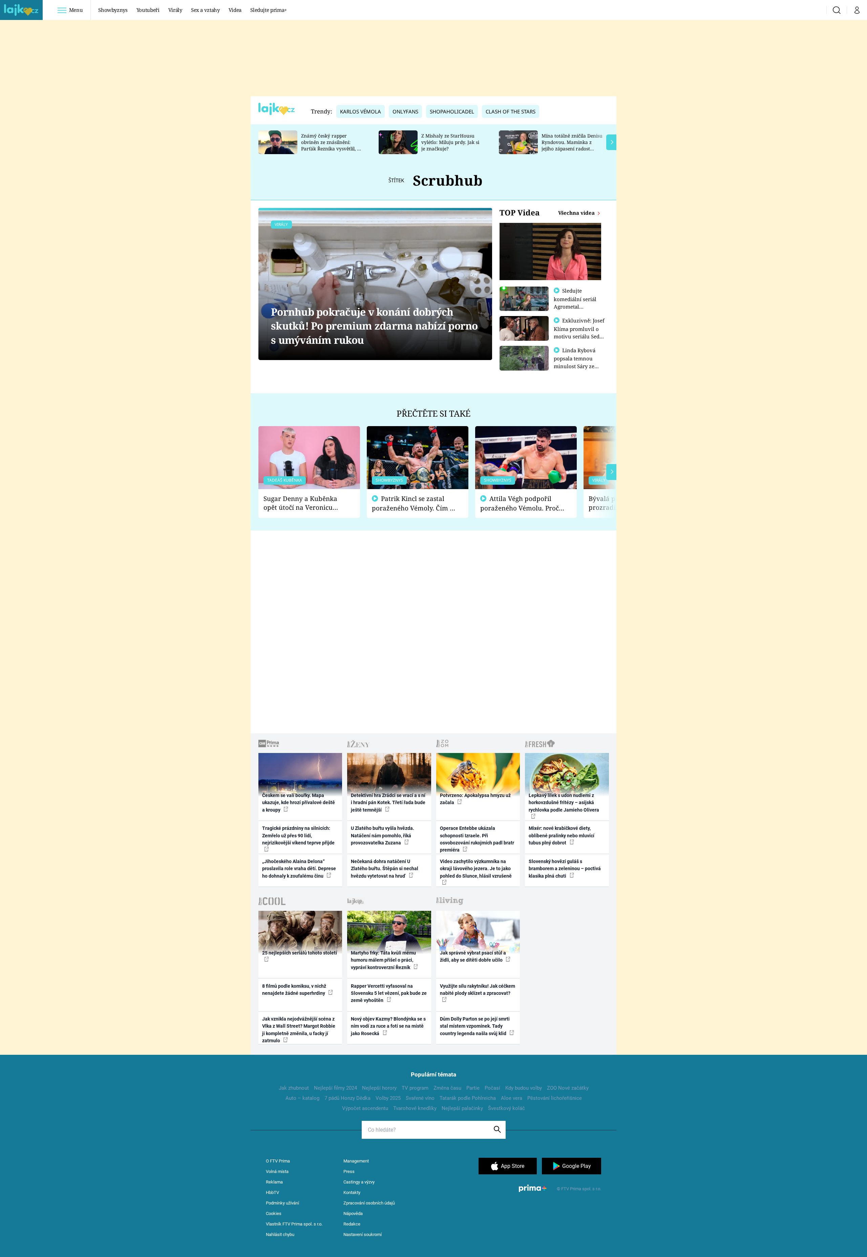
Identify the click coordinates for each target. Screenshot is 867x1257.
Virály (175, 9)
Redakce (351, 1224)
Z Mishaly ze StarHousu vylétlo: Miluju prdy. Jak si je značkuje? (450, 142)
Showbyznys (112, 9)
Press (349, 1171)
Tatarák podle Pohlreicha (468, 1098)
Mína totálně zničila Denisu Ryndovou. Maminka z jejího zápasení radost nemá (572, 145)
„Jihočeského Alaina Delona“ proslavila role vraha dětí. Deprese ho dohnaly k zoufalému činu (299, 869)
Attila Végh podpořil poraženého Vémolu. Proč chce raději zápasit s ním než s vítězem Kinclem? (519, 503)
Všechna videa (577, 212)
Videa (235, 9)
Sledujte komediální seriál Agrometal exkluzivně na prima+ (575, 306)
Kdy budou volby (523, 1088)
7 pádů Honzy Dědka (347, 1098)
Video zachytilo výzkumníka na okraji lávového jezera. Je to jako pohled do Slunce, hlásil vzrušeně (476, 869)
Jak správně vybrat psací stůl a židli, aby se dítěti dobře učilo (473, 956)
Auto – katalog (302, 1098)
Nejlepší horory (379, 1088)
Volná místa (277, 1171)
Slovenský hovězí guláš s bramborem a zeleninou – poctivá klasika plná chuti (565, 869)
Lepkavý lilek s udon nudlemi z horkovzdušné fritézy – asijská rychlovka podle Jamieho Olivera (564, 803)
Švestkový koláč (506, 1108)
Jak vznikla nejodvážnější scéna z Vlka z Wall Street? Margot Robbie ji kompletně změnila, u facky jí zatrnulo (298, 1029)
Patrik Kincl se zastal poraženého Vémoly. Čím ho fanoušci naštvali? (415, 503)
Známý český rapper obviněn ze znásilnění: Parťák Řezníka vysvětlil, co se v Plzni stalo (331, 145)
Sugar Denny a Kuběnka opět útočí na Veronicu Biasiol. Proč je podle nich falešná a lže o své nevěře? (303, 503)
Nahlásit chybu (280, 1234)
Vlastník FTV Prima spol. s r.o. (294, 1224)
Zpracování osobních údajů (369, 1203)
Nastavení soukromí (362, 1234)
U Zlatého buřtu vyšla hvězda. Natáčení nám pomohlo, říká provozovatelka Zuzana (382, 835)
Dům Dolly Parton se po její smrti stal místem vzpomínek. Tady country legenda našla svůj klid (475, 1026)
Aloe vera (511, 1098)
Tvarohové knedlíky (415, 1108)
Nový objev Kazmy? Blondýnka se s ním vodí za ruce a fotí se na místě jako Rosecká (388, 1026)
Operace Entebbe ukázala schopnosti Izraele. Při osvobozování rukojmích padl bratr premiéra (477, 839)
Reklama (274, 1182)
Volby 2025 (388, 1098)
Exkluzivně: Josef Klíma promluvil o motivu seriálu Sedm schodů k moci (579, 332)
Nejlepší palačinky (462, 1108)
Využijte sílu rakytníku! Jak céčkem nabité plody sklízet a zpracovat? (477, 989)
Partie (473, 1088)
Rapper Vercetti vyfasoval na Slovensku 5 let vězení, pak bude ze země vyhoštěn (389, 993)
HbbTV (272, 1192)
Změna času (447, 1088)
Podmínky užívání (282, 1203)
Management (356, 1161)
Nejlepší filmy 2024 (335, 1088)
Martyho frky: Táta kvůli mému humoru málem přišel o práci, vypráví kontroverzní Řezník (383, 960)
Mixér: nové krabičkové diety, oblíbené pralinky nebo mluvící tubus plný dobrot (561, 835)
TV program (415, 1088)
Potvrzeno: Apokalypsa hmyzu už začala (475, 799)
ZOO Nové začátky (568, 1088)
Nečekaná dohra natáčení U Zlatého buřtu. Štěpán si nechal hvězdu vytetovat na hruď (384, 869)
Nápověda (353, 1213)
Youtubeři (148, 9)
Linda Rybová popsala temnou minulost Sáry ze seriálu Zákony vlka (578, 362)
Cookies (273, 1213)
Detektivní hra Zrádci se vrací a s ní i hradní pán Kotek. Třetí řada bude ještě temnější (388, 803)
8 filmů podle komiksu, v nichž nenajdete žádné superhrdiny (294, 989)
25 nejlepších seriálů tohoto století (299, 953)
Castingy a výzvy (359, 1182)
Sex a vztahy (205, 9)
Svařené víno (420, 1098)
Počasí (492, 1088)
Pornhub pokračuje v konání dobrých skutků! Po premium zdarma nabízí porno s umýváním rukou (374, 326)
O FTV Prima (278, 1161)
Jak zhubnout (294, 1088)
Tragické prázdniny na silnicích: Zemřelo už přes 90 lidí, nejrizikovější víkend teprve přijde (298, 835)
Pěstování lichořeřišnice (554, 1098)
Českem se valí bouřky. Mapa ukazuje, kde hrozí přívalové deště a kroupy (298, 803)
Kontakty (351, 1192)
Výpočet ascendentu (365, 1108)
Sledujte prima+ (268, 9)
